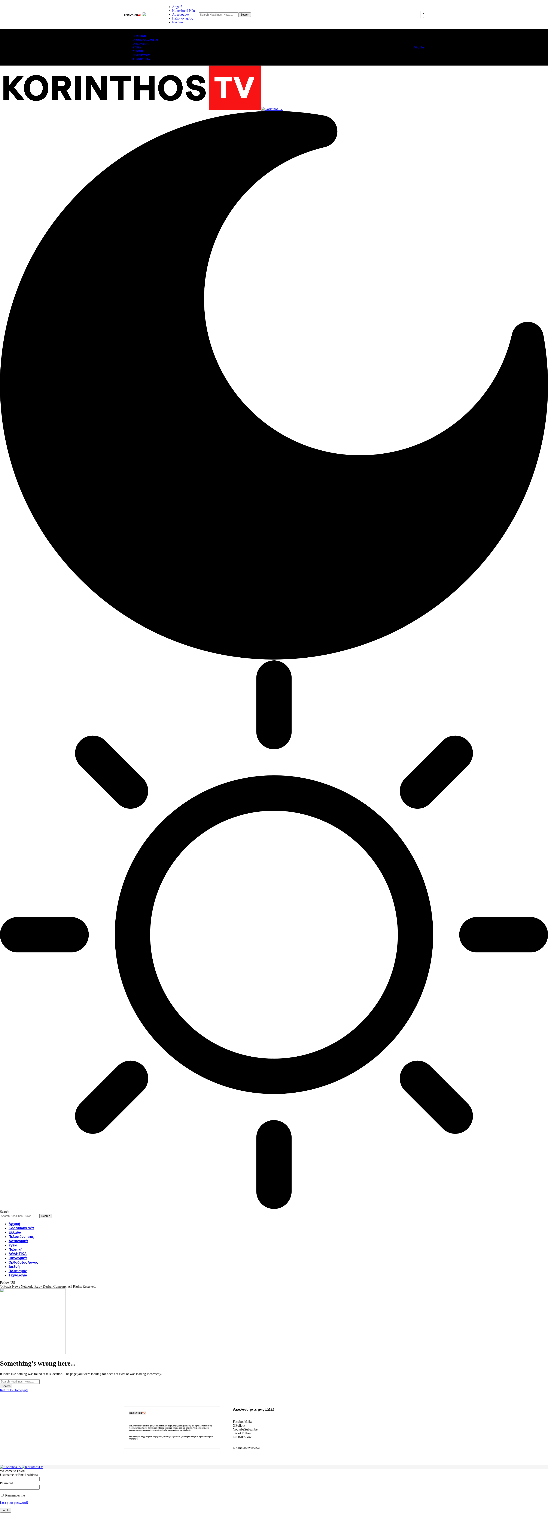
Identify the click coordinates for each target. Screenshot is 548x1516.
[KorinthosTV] (141, 109)
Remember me (14, 1495)
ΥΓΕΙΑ (137, 47)
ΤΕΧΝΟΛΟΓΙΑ (141, 59)
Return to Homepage (14, 1390)
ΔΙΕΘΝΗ (138, 51)
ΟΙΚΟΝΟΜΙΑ (141, 43)
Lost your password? (14, 1502)
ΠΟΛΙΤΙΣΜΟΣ (141, 55)
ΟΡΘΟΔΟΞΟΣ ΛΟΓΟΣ (145, 39)
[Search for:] (20, 1381)
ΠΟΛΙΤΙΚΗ (139, 35)
